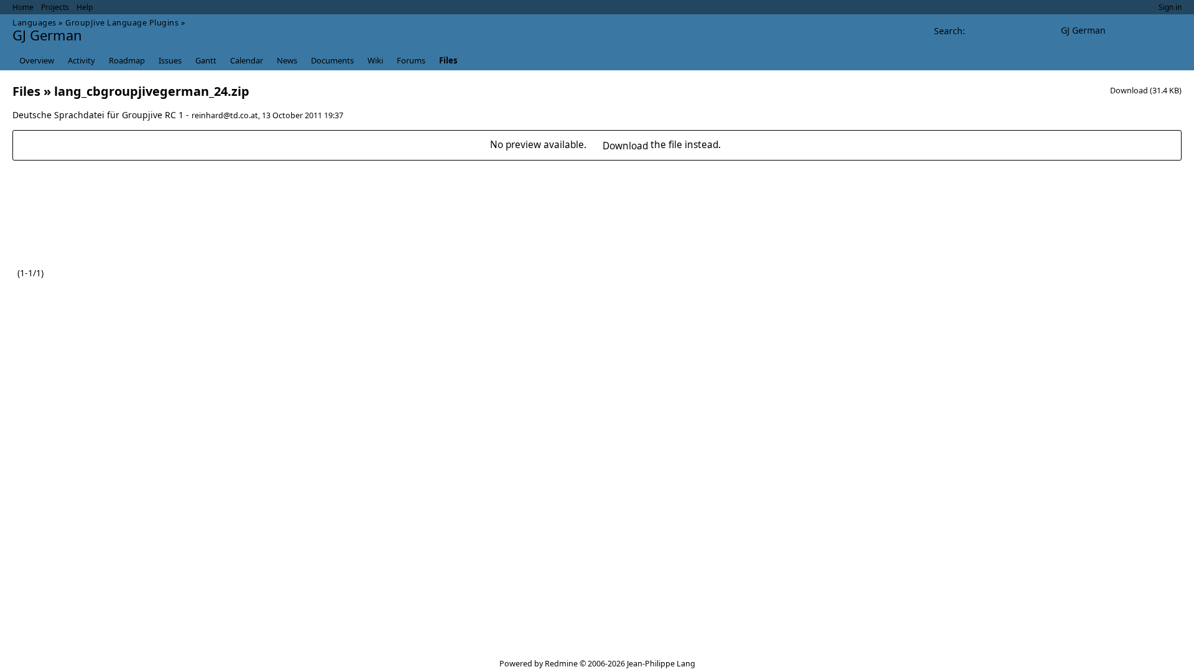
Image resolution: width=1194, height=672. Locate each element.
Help (84, 7)
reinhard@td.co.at (225, 115)
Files (448, 60)
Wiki (375, 60)
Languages (34, 22)
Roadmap (127, 60)
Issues (170, 60)
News (287, 60)
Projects (55, 7)
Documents (332, 60)
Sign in (1170, 7)
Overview (36, 60)
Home (23, 7)
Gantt (205, 60)
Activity (81, 60)
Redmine (561, 663)
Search (948, 31)
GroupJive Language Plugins (121, 22)
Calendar (246, 60)
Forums (411, 60)
